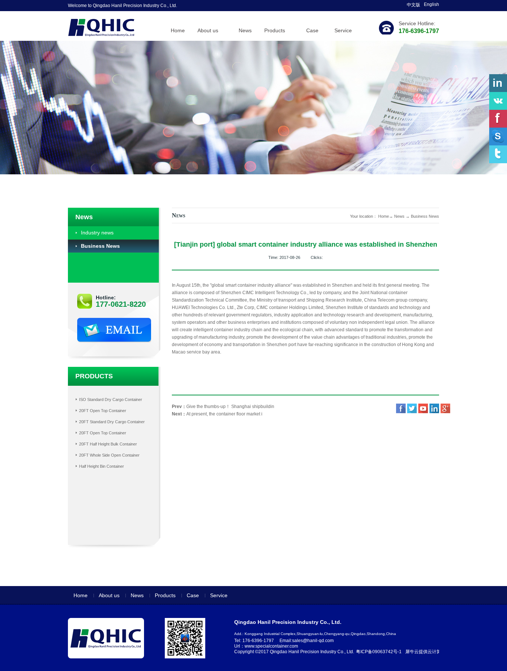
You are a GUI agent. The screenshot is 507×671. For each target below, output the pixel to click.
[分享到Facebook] (401, 408)
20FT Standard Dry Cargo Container (112, 422)
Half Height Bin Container (101, 466)
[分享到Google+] (445, 408)
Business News (425, 216)
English (431, 4)
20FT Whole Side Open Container (109, 455)
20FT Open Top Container (102, 410)
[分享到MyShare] (423, 408)
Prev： (223, 406)
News (399, 216)
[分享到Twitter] (412, 408)
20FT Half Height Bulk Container (108, 444)
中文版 (413, 4)
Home (178, 30)
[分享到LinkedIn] (434, 408)
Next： (217, 414)
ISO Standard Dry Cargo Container (110, 399)
